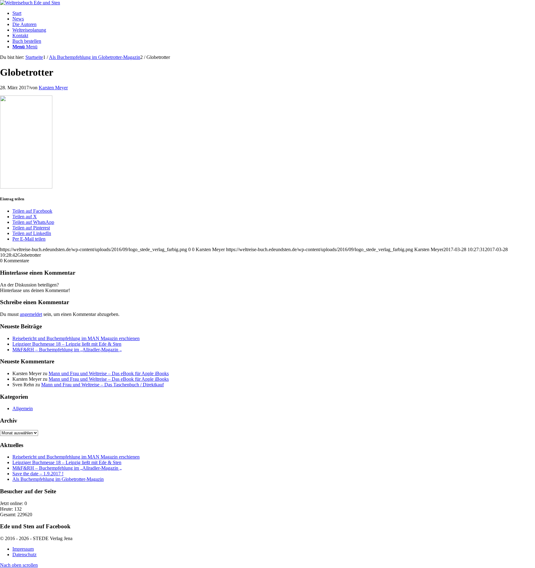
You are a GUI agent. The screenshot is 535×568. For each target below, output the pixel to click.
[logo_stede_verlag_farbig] (30, 2)
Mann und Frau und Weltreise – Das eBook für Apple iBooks (109, 373)
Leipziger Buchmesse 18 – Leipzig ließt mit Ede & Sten (66, 344)
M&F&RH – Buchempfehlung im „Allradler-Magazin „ (67, 349)
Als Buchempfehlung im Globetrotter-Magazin (58, 479)
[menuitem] (273, 13)
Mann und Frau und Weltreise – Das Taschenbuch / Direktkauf (102, 384)
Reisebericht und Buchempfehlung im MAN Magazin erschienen (76, 338)
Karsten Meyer (53, 87)
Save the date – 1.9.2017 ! (37, 473)
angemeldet (31, 314)
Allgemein (22, 408)
